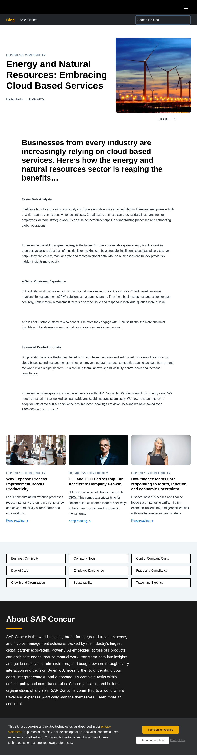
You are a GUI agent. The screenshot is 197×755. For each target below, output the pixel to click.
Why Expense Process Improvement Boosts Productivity (26, 484)
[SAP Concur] (24, 7)
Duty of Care (19, 570)
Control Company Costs (152, 558)
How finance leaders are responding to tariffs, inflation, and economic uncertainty (159, 484)
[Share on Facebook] (182, 119)
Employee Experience (89, 570)
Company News (85, 558)
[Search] (186, 20)
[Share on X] (175, 119)
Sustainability (83, 582)
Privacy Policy (177, 740)
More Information (153, 740)
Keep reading (15, 520)
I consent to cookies (160, 729)
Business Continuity (24, 558)
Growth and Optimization (28, 582)
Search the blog (146, 17)
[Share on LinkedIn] (189, 119)
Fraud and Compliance (152, 570)
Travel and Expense (150, 582)
